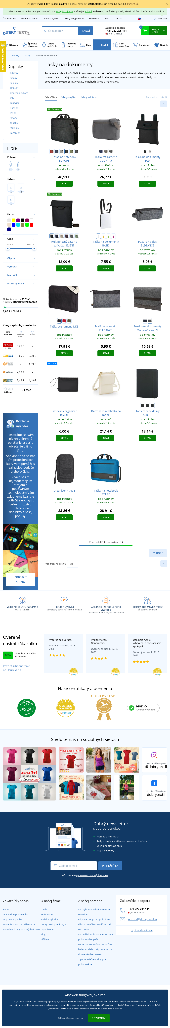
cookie (57, 1005)
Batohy (13, 117)
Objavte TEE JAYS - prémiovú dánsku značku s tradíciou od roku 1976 (94, 924)
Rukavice (14, 103)
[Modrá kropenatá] (56, 151)
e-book (88, 11)
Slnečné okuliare (19, 93)
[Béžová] (61, 236)
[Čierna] (145, 151)
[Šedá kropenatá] (76, 151)
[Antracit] (111, 151)
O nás (44, 909)
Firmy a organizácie (74, 18)
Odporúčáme (51, 97)
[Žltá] (103, 236)
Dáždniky (15, 132)
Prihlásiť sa (110, 865)
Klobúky (14, 88)
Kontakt (119, 18)
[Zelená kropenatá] (71, 151)
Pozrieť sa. (133, 3)
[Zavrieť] (166, 4)
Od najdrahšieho (88, 97)
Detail (64, 183)
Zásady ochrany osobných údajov (21, 929)
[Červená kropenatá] (51, 151)
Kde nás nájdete (143, 930)
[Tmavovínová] (66, 236)
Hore (159, 553)
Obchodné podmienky (15, 914)
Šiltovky (14, 73)
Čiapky (13, 78)
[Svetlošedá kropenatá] (61, 151)
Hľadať (85, 30)
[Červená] (64, 321)
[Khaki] (106, 151)
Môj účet (162, 18)
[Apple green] (108, 236)
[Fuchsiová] (113, 236)
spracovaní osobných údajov (92, 875)
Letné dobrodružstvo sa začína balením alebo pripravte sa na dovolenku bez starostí (95, 949)
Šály (12, 98)
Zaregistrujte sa (64, 11)
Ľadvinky (14, 127)
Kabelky (14, 122)
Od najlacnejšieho (69, 97)
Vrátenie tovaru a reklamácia (19, 924)
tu (82, 1018)
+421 (116, 30)
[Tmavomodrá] (101, 151)
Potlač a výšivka (51, 18)
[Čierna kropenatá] (66, 151)
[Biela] (150, 151)
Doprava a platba (29, 18)
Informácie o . (85, 875)
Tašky (27, 55)
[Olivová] (69, 321)
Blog (107, 18)
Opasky (14, 108)
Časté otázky (9, 18)
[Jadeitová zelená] (76, 236)
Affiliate (45, 939)
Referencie (94, 18)
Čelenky (14, 83)
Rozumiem (99, 1018)
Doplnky (15, 55)
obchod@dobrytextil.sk (142, 919)
